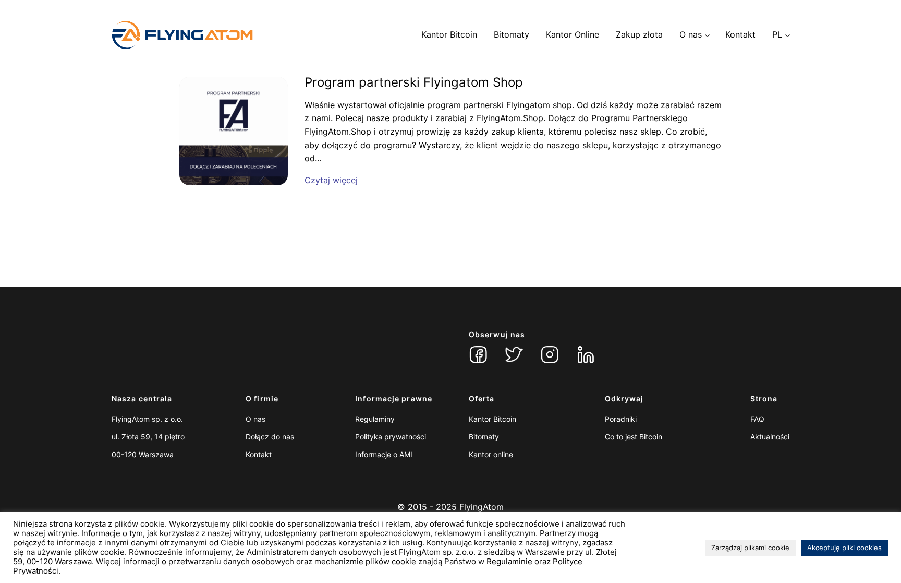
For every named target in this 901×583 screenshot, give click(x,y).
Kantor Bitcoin (449, 34)
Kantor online (491, 454)
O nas (690, 34)
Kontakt (740, 34)
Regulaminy (375, 418)
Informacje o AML (385, 454)
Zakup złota (639, 34)
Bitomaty (511, 34)
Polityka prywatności (390, 436)
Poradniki (621, 418)
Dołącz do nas (270, 436)
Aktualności (769, 436)
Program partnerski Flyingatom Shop (414, 82)
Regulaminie (509, 561)
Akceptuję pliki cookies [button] (844, 547)
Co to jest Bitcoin (633, 436)
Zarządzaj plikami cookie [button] (750, 547)
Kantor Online (572, 34)
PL (777, 34)
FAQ (757, 418)
